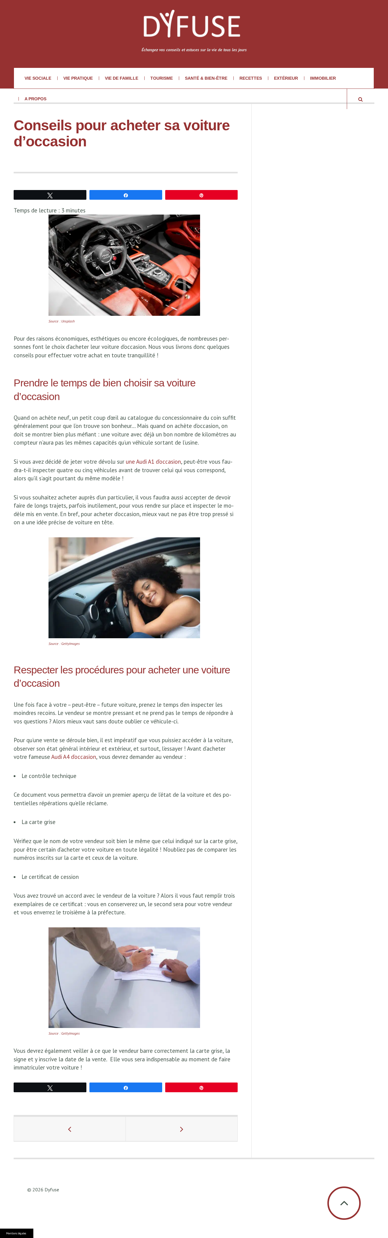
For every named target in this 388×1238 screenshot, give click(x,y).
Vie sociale (38, 78)
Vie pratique (78, 78)
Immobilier (323, 78)
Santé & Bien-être (206, 78)
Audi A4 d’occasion (73, 756)
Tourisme (161, 78)
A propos (35, 98)
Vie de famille (121, 78)
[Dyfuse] (192, 27)
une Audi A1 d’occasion (153, 461)
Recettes (250, 78)
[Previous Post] (70, 1129)
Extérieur (286, 78)
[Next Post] (182, 1129)
